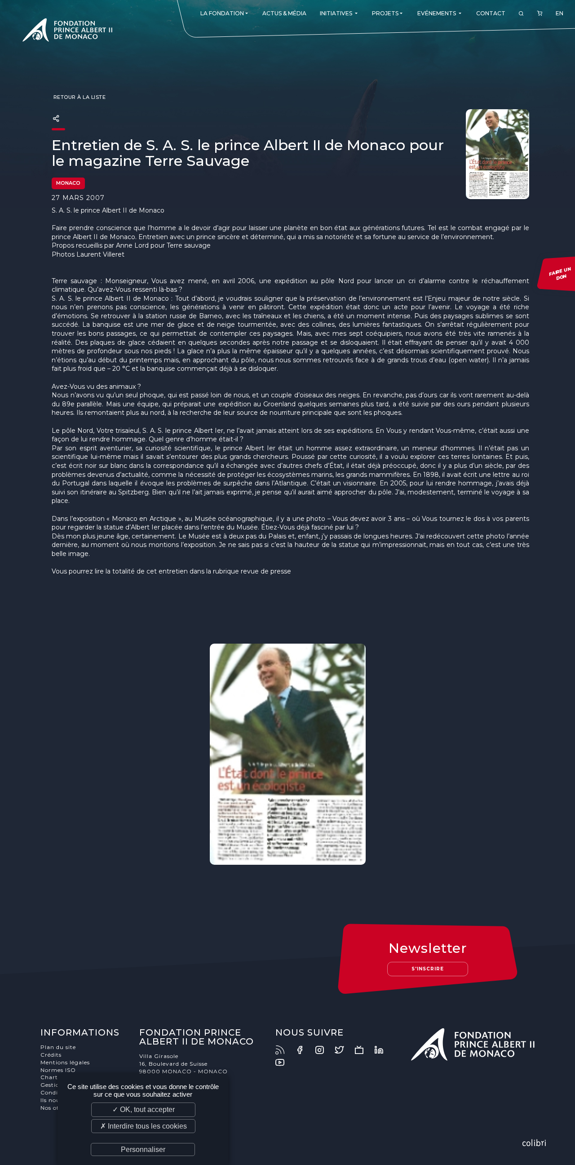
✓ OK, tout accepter (143, 1109)
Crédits (51, 1054)
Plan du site (58, 1047)
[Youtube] (284, 1062)
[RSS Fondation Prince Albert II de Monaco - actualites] (284, 1050)
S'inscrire (427, 969)
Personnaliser (143, 1149)
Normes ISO (58, 1070)
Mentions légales (65, 1062)
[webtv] (363, 1050)
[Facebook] (304, 1050)
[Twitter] (344, 1050)
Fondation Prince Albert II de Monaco (67, 31)
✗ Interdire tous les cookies (143, 1126)
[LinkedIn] (383, 1050)
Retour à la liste (79, 97)
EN (559, 13)
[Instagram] (324, 1050)
